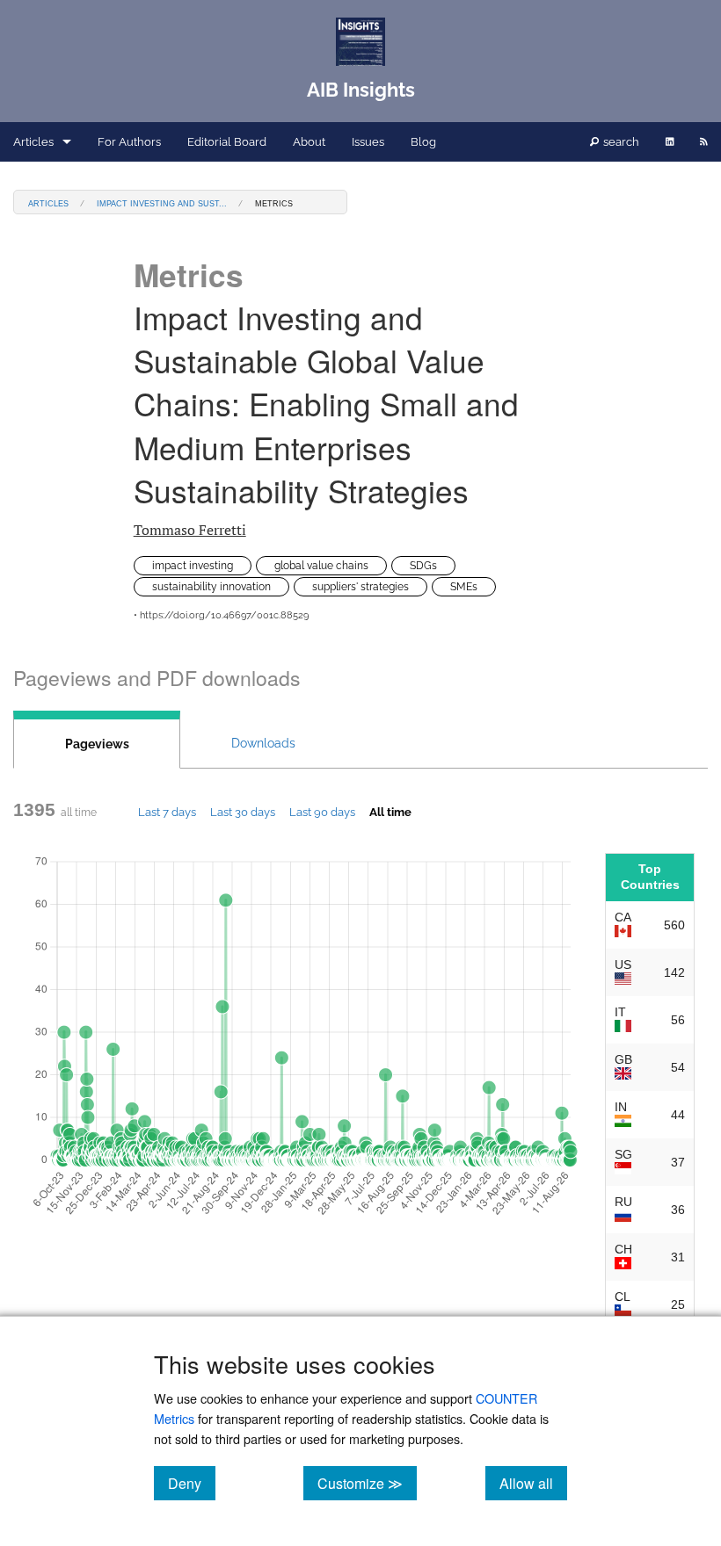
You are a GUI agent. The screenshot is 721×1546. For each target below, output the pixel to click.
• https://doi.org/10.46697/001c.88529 (221, 615)
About (309, 141)
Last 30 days (242, 812)
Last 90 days (322, 812)
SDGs (423, 566)
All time (390, 812)
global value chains (321, 566)
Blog (423, 141)
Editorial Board (226, 141)
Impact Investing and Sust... (162, 202)
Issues (368, 141)
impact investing (192, 566)
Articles (33, 141)
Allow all (533, 1482)
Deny (191, 1482)
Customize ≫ (367, 1482)
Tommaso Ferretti (190, 529)
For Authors (129, 141)
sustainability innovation (211, 587)
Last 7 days (167, 812)
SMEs (463, 587)
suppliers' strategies (360, 587)
